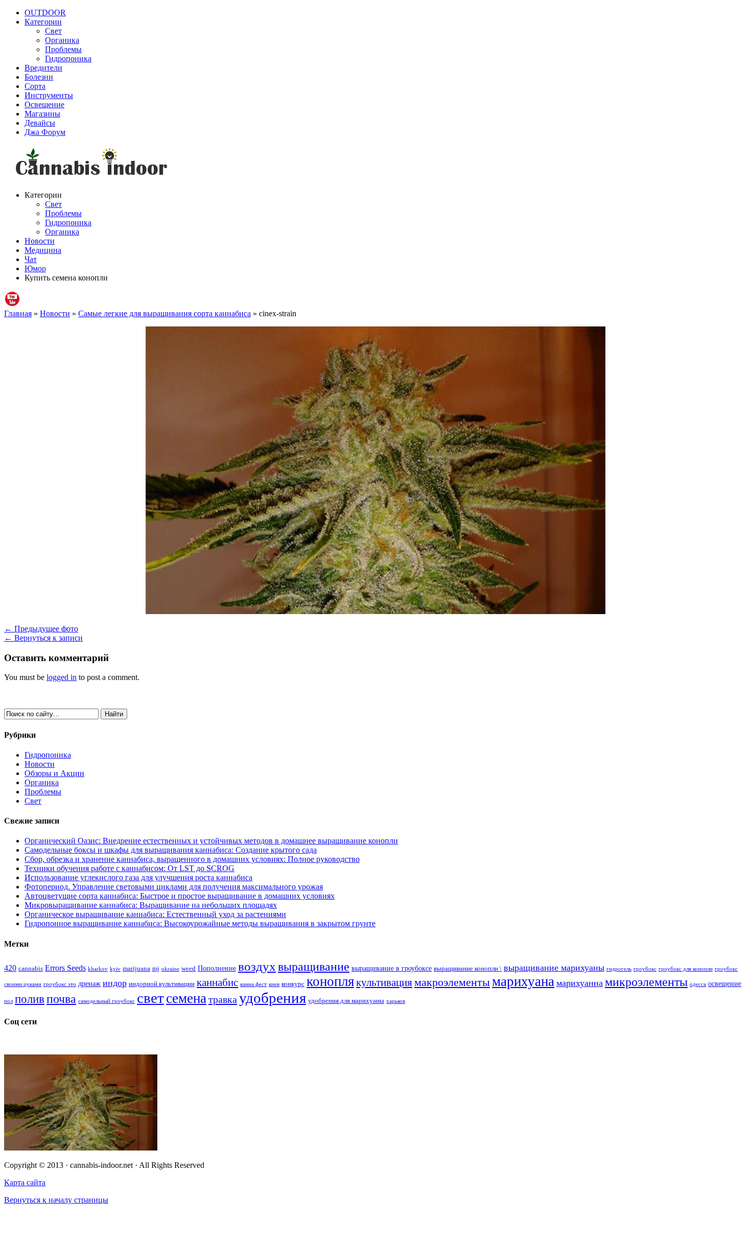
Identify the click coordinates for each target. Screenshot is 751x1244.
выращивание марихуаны (554, 968)
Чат (31, 259)
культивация (384, 982)
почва (61, 998)
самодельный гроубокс (106, 1001)
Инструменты (49, 95)
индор (115, 983)
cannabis (30, 968)
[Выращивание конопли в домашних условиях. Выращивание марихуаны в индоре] (375, 163)
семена (186, 998)
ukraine (170, 969)
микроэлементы (646, 982)
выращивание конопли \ (468, 968)
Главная (18, 313)
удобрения (272, 998)
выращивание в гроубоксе (391, 968)
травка (222, 999)
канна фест (253, 984)
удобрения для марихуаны (346, 1000)
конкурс (292, 984)
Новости (40, 241)
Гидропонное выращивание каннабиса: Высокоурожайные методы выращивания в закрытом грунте (200, 923)
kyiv (115, 969)
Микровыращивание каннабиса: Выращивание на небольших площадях (151, 905)
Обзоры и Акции (54, 773)
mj (155, 968)
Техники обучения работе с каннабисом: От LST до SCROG (129, 868)
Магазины (42, 113)
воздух (257, 966)
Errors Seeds (65, 968)
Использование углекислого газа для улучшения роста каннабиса (138, 877)
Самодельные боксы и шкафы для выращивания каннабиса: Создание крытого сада (171, 850)
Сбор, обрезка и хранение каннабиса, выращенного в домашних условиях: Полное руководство (192, 859)
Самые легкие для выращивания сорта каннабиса (164, 313)
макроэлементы (452, 982)
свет (150, 998)
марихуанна (579, 983)
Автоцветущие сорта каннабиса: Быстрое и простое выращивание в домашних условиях (180, 895)
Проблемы (63, 49)
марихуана (523, 981)
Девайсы (40, 123)
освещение (724, 983)
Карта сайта (24, 1182)
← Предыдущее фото (41, 628)
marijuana (136, 968)
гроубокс (644, 969)
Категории (43, 21)
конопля (330, 981)
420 (10, 968)
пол (8, 1001)
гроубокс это (59, 984)
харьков (395, 1001)
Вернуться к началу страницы (56, 1199)
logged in (61, 677)
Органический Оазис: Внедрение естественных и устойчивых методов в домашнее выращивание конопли (211, 840)
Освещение (44, 104)
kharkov (98, 969)
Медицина (43, 250)
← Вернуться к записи (43, 637)
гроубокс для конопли (686, 969)
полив (29, 999)
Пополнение (217, 968)
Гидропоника (68, 58)
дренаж (89, 983)
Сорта (35, 86)
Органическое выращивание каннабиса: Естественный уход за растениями (155, 914)
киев (274, 984)
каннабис (217, 982)
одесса (698, 984)
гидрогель (618, 969)
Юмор (35, 268)
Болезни (39, 77)
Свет (53, 31)
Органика (62, 40)
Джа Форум (45, 132)
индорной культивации (162, 984)
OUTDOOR (45, 12)
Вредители (43, 67)
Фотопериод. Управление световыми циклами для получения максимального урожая (174, 886)
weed (188, 968)
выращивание (313, 966)
